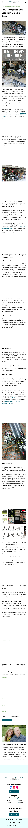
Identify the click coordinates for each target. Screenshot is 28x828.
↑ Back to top (9, 819)
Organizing (17, 6)
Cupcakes (20, 797)
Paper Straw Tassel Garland (21, 664)
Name (4, 698)
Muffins (21, 802)
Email (4, 705)
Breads (8, 797)
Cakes (21, 800)
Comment (5, 677)
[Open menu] (25, 2)
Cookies (8, 800)
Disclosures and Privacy (14, 822)
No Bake (8, 802)
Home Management (9, 6)
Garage (4, 640)
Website (4, 711)
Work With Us (18, 819)
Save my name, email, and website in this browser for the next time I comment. (13, 715)
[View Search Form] (3, 2)
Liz (3, 19)
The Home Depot (16, 398)
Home (3, 6)
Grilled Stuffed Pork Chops (7, 664)
